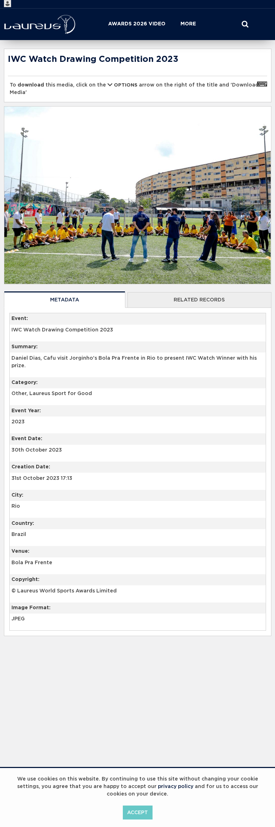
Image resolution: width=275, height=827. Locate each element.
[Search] (245, 24)
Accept (137, 812)
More (188, 23)
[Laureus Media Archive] (40, 24)
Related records (199, 299)
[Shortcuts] (262, 83)
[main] (137, 361)
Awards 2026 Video (136, 23)
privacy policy (175, 786)
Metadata (64, 299)
